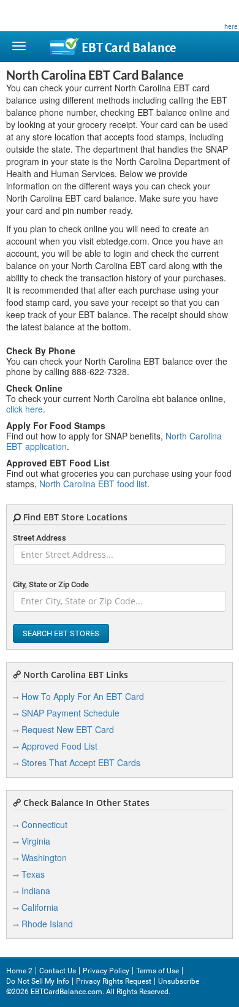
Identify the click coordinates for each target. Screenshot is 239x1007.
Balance (129, 48)
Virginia (35, 841)
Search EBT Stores (61, 633)
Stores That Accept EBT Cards (80, 762)
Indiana (35, 890)
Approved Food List (59, 746)
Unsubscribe (178, 981)
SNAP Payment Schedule (70, 713)
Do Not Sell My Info (37, 981)
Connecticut (44, 824)
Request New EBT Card (67, 729)
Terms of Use (157, 971)
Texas (33, 874)
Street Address (39, 537)
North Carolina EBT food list (93, 483)
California (39, 907)
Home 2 (19, 971)
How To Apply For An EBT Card (82, 696)
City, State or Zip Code (51, 584)
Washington (44, 857)
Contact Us (57, 971)
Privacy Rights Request (113, 981)
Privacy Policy (106, 971)
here (231, 26)
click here (24, 409)
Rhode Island (47, 924)
